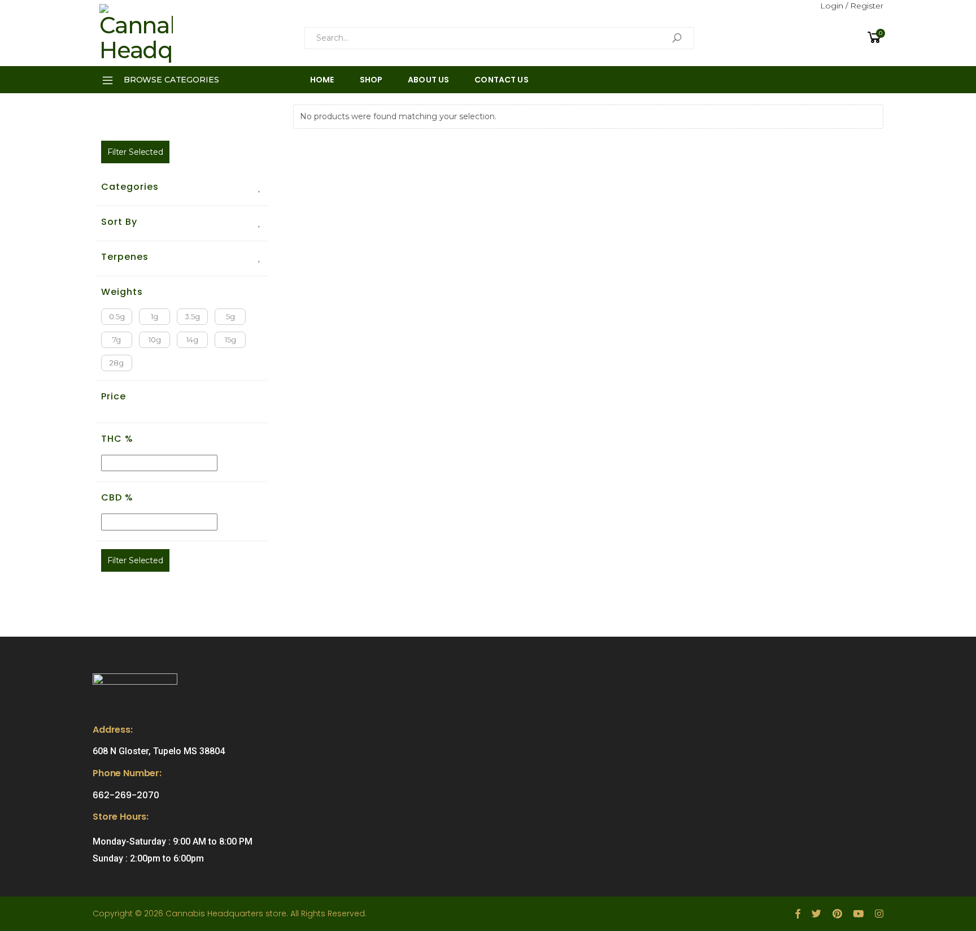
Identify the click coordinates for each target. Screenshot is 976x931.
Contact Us (501, 79)
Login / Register (851, 6)
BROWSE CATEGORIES (171, 80)
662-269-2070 (126, 795)
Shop (371, 79)
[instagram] (879, 914)
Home (322, 79)
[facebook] (797, 914)
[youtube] (858, 914)
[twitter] (816, 914)
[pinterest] (837, 914)
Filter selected (135, 152)
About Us (428, 79)
